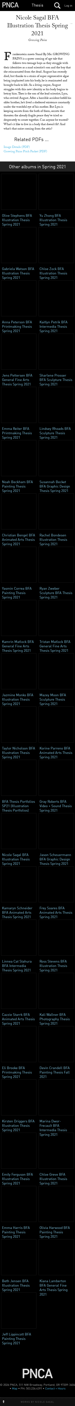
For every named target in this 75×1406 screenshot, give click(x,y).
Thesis (37, 5)
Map (14, 1388)
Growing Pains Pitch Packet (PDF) (25, 151)
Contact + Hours (55, 1388)
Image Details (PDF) (17, 147)
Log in (68, 5)
